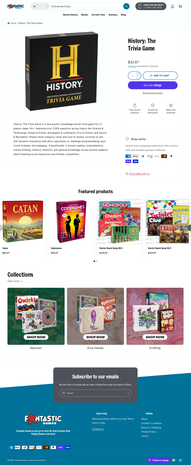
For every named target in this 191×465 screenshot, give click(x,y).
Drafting (154, 348)
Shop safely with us (139, 173)
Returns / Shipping (151, 427)
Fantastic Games (21, 460)
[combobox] (90, 6)
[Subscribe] (128, 393)
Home (13, 23)
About (144, 418)
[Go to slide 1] (94, 261)
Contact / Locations (151, 423)
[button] (180, 6)
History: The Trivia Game (30, 23)
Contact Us (98, 429)
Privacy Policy (148, 431)
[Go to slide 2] (96, 261)
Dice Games (95, 348)
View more (13, 281)
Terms (144, 436)
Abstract (36, 348)
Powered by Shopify (37, 460)
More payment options (153, 93)
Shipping (132, 66)
